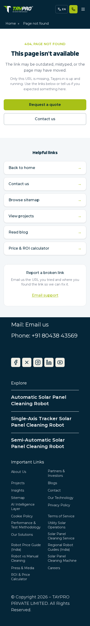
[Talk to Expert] (73, 9)
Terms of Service (61, 516)
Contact (54, 490)
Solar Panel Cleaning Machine (62, 558)
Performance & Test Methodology (26, 525)
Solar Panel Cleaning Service (61, 536)
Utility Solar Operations (57, 525)
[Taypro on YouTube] (60, 362)
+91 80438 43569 (55, 335)
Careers (54, 568)
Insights (17, 490)
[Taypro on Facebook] (15, 362)
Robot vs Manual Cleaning (24, 558)
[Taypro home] (18, 9)
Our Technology (60, 498)
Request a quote (45, 104)
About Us (18, 472)
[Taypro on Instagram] (37, 362)
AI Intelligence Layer (23, 506)
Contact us (45, 119)
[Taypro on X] (26, 362)
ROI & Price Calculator (20, 577)
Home (11, 23)
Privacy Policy (59, 505)
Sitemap (18, 498)
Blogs (52, 483)
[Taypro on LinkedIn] (49, 362)
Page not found (36, 23)
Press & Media (22, 568)
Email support (45, 295)
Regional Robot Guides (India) (60, 547)
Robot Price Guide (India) (26, 547)
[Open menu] (83, 9)
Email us (37, 324)
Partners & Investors (56, 473)
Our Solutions (22, 535)
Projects (17, 483)
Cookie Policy (22, 516)
